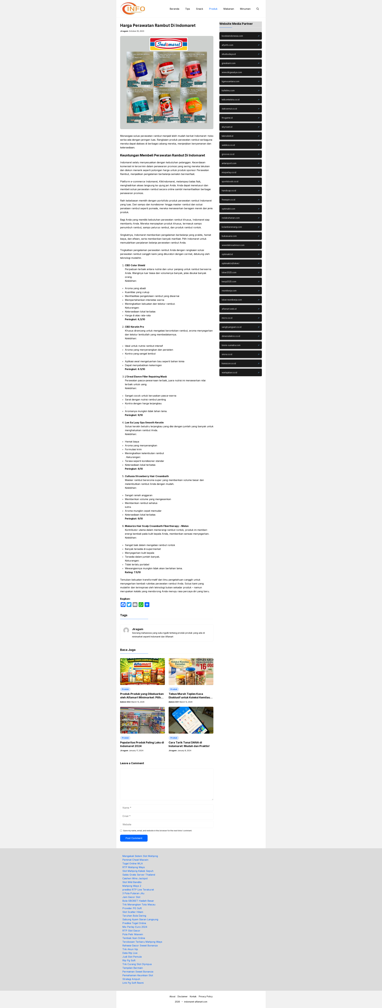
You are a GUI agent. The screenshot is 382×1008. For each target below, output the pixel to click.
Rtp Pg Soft (128, 960)
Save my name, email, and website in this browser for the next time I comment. (157, 830)
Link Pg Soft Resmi (133, 982)
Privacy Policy (206, 996)
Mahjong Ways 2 (131, 885)
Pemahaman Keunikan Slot (137, 975)
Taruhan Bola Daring (134, 915)
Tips (187, 8)
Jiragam (124, 31)
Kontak (193, 996)
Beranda (174, 8)
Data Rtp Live (129, 952)
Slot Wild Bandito (132, 882)
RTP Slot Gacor (131, 930)
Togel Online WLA (132, 863)
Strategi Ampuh (131, 979)
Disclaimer (183, 996)
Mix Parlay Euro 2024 (134, 926)
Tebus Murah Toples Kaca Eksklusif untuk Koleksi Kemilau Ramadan (189, 697)
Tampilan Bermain (132, 967)
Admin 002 (125, 702)
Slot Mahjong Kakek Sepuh (137, 870)
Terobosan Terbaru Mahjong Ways (142, 941)
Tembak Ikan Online (133, 938)
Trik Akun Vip (130, 949)
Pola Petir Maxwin (132, 934)
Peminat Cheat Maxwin (135, 859)
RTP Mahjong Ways (133, 867)
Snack (199, 8)
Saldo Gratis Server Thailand (138, 874)
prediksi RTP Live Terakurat (138, 889)
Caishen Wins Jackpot (135, 878)
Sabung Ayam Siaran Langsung (140, 919)
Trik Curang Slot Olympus (137, 964)
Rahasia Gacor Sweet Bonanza (140, 945)
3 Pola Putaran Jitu (133, 893)
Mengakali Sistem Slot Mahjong (140, 856)
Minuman (245, 8)
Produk (213, 8)
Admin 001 (174, 702)
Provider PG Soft (132, 908)
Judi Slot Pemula (132, 956)
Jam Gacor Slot (131, 897)
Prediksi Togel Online (134, 923)
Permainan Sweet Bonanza (137, 971)
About (172, 996)
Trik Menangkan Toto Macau (138, 904)
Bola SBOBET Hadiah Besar (138, 900)
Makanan (228, 8)
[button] (258, 9)
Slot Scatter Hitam (132, 911)
